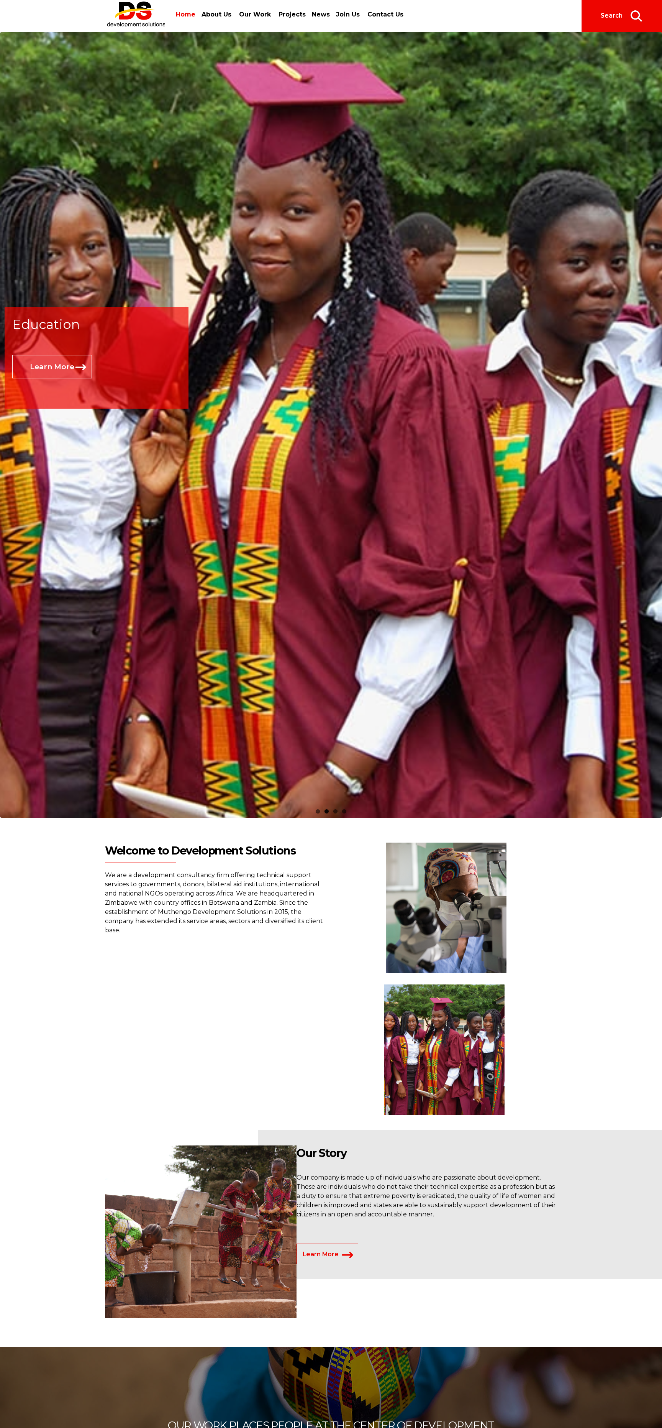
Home (185, 14)
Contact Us (378, 14)
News (316, 14)
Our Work (253, 14)
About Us (214, 14)
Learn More (52, 366)
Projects (289, 14)
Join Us (341, 14)
